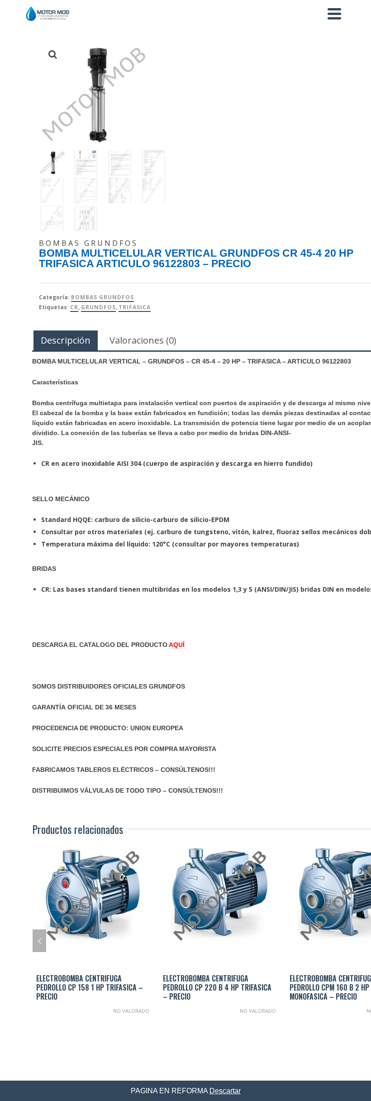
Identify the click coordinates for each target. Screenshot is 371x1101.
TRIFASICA (135, 307)
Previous (39, 940)
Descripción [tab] (65, 340)
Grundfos (98, 307)
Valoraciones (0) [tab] (142, 340)
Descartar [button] (225, 1091)
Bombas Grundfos (102, 297)
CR (74, 307)
